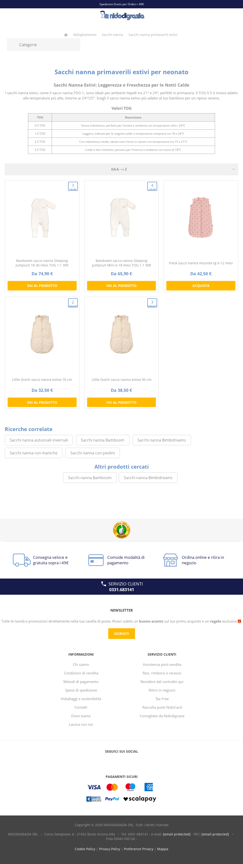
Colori (72, 187)
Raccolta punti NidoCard (162, 707)
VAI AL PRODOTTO (42, 285)
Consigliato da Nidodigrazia (162, 715)
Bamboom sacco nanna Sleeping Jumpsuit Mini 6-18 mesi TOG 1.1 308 (121, 262)
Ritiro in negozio (162, 690)
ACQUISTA (201, 285)
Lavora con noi (81, 724)
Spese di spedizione (81, 690)
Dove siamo (81, 715)
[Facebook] (112, 761)
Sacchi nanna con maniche (33, 453)
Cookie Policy (85, 849)
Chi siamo (81, 664)
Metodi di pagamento (80, 681)
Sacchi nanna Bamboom (102, 440)
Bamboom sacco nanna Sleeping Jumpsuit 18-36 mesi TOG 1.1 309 (42, 262)
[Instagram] (130, 761)
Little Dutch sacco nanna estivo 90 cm (121, 379)
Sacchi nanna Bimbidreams (161, 440)
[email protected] (177, 834)
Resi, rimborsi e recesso (162, 673)
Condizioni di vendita (81, 673)
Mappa (162, 849)
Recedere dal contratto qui (161, 681)
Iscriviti (121, 633)
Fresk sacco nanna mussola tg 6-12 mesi (201, 263)
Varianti (73, 303)
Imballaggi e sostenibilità (81, 698)
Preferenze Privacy (138, 849)
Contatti (81, 707)
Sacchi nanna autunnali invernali (39, 440)
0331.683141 (121, 589)
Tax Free (162, 698)
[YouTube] (121, 761)
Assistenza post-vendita (162, 664)
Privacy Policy (109, 849)
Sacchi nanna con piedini (92, 453)
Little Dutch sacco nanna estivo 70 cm (42, 379)
